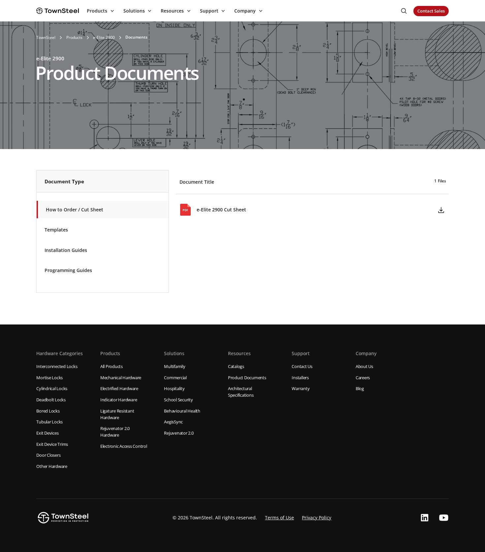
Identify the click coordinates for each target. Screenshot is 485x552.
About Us (364, 366)
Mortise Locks (49, 378)
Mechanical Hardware (120, 378)
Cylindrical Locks (51, 388)
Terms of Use (279, 517)
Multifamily (174, 366)
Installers (300, 378)
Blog (360, 388)
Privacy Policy (316, 517)
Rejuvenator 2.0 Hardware (115, 431)
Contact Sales (431, 11)
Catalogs (236, 366)
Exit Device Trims (52, 444)
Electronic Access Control (123, 446)
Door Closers (48, 455)
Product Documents (247, 378)
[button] (99, 11)
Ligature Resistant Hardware (117, 414)
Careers (363, 378)
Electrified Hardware (119, 388)
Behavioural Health (182, 411)
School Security (178, 400)
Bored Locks (47, 411)
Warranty (300, 388)
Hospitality (174, 388)
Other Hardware (51, 466)
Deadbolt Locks (51, 400)
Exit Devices (47, 433)
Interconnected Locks (56, 366)
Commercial (175, 378)
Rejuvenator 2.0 (178, 433)
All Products (111, 366)
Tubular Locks (49, 422)
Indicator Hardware (118, 400)
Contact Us (302, 366)
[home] (57, 10)
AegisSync (173, 422)
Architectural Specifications (241, 391)
